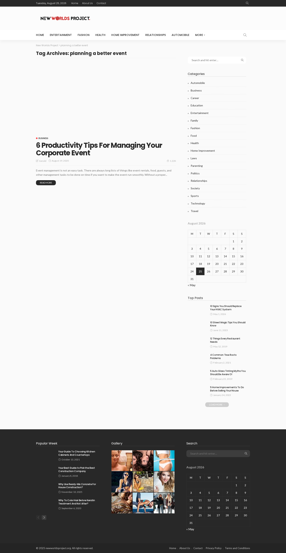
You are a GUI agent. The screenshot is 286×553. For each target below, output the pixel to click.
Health (100, 35)
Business (43, 138)
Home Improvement (125, 35)
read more (46, 182)
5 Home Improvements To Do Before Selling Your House (227, 389)
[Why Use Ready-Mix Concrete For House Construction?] (45, 488)
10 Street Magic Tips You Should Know (228, 324)
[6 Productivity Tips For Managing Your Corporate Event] (106, 97)
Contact (101, 3)
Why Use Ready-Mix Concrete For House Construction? (77, 486)
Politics (195, 173)
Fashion (83, 35)
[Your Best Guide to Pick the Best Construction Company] (45, 471)
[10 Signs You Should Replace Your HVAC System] (197, 310)
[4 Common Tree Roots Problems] (197, 358)
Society (195, 188)
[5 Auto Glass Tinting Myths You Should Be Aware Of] (197, 374)
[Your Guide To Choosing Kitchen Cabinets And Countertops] (45, 455)
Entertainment (61, 35)
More (199, 35)
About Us (87, 3)
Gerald (42, 160)
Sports (195, 195)
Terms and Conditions (237, 548)
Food (194, 135)
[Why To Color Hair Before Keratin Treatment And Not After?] (45, 504)
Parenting (197, 165)
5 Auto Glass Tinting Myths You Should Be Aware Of (228, 372)
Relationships (155, 35)
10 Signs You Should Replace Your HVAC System (225, 307)
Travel (194, 211)
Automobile (180, 35)
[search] (247, 3)
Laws (194, 158)
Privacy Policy (214, 548)
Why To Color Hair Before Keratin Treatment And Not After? (76, 502)
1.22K (173, 160)
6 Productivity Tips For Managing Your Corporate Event (99, 149)
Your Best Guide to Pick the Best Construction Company (76, 469)
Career (195, 98)
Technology (198, 203)
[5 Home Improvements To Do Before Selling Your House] (197, 391)
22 (233, 263)
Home (74, 3)
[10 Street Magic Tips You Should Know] (197, 326)
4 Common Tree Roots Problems (223, 356)
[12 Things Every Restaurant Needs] (197, 342)
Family (194, 120)
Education (197, 105)
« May (192, 285)
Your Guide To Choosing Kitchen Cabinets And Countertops (76, 453)
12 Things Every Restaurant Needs (225, 340)
